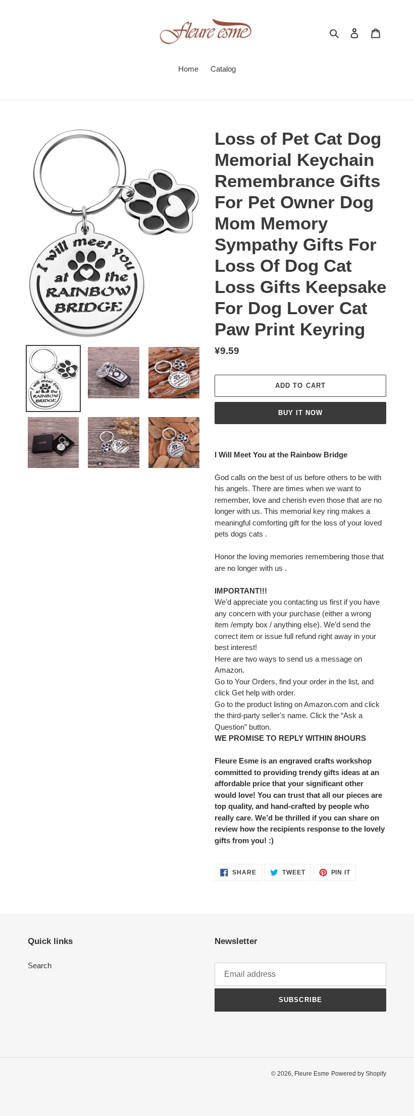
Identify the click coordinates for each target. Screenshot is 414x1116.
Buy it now (300, 413)
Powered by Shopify (358, 1073)
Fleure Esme (311, 1073)
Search (39, 965)
